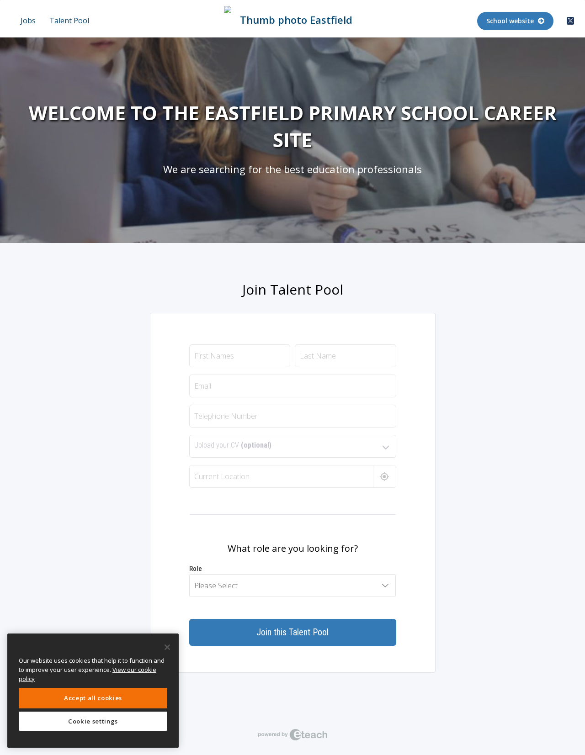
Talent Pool (69, 21)
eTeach (292, 734)
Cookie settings (93, 721)
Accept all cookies (93, 698)
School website (511, 20)
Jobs (28, 21)
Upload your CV (232, 445)
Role (195, 569)
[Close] (167, 647)
